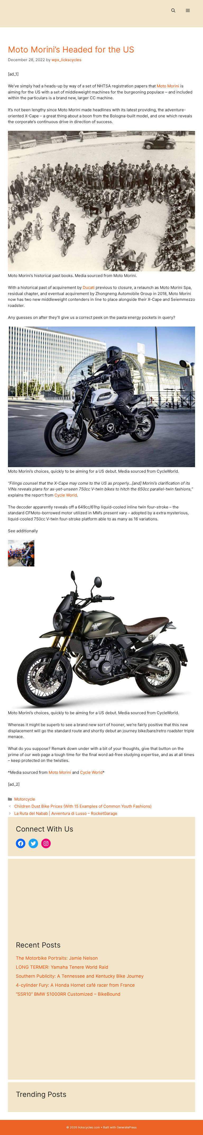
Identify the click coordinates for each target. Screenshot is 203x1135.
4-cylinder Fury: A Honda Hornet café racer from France (75, 985)
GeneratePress (127, 1127)
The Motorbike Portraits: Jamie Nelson (57, 958)
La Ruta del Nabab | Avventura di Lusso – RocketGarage (65, 813)
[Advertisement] (101, 904)
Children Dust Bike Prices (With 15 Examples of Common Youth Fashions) (82, 806)
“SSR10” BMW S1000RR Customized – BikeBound (68, 994)
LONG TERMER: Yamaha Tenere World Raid (62, 967)
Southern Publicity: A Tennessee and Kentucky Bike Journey (80, 976)
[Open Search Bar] (173, 11)
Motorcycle (24, 799)
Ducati (89, 287)
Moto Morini (168, 85)
